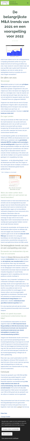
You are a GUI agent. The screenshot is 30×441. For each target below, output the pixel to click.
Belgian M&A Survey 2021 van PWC (18, 257)
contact (19, 407)
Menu (27, 2)
